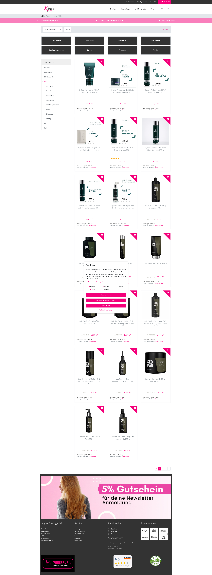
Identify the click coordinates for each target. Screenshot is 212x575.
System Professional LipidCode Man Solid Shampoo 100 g (89, 149)
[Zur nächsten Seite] (169, 469)
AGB (42, 536)
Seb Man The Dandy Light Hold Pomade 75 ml (156, 380)
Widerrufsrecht (80, 533)
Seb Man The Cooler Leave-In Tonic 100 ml (89, 438)
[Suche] (150, 2)
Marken (113, 9)
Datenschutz (45, 533)
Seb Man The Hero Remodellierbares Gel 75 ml (122, 380)
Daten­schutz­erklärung (94, 282)
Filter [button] (166, 30)
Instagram (114, 531)
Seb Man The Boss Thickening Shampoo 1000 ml (155, 207)
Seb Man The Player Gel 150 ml (155, 263)
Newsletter (45, 531)
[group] (89, 74)
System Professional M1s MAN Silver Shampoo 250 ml (155, 149)
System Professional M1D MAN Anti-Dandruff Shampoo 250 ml (89, 207)
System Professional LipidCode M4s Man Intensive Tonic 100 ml (122, 207)
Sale (167, 9)
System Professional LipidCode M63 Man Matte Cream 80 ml (122, 91)
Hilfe (76, 536)
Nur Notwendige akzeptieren (106, 300)
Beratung (78, 538)
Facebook (114, 529)
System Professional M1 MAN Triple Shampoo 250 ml (122, 149)
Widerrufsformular (47, 540)
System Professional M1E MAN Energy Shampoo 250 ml (155, 91)
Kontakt (44, 529)
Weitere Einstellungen (106, 310)
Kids (161, 9)
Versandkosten (92, 110)
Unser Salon (78, 540)
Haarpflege (125, 9)
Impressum (45, 538)
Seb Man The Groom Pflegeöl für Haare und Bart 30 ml (122, 438)
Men (153, 9)
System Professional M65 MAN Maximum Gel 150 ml (89, 91)
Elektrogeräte (140, 9)
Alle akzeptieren (106, 295)
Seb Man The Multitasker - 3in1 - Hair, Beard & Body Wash (122, 323)
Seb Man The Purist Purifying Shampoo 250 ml (89, 322)
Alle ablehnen (106, 305)
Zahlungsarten (79, 529)
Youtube (114, 534)
